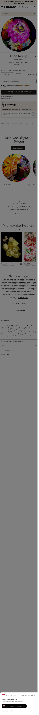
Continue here (6, 711)
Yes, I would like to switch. (16, 706)
